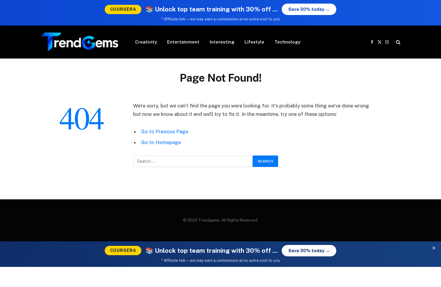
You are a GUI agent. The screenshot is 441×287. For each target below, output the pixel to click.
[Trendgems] (79, 42)
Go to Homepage (161, 142)
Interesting (222, 41)
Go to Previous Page (164, 131)
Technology (287, 41)
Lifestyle (254, 41)
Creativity (146, 41)
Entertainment (183, 41)
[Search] (397, 42)
